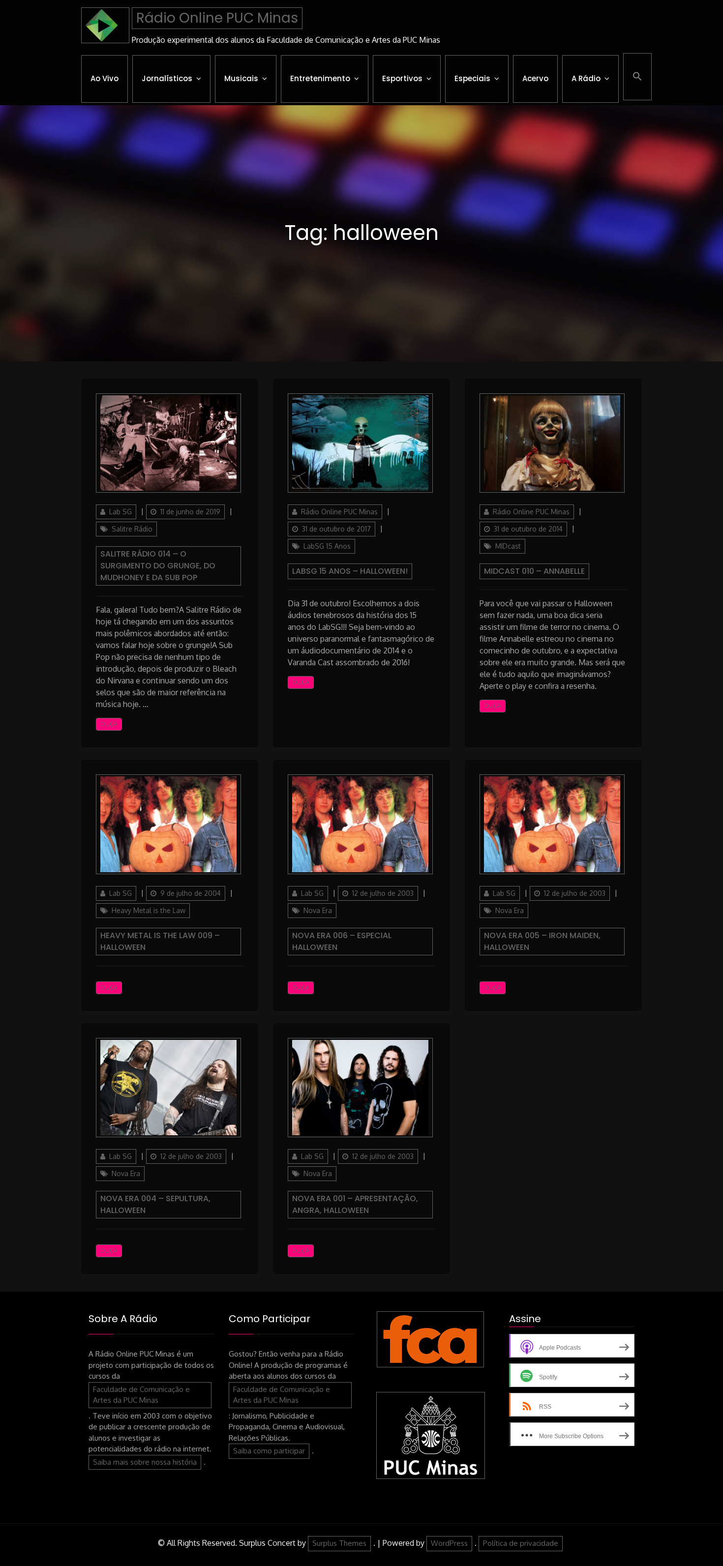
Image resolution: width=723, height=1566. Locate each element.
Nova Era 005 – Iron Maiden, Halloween (542, 941)
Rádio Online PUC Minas (217, 18)
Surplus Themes (339, 1543)
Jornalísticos (167, 78)
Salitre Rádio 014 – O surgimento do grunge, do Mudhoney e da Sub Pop (157, 565)
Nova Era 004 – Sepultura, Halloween (155, 1204)
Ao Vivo (104, 78)
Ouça (109, 724)
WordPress (449, 1543)
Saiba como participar (269, 1450)
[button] (637, 76)
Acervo (535, 78)
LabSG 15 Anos (327, 546)
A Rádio (586, 78)
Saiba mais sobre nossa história (145, 1462)
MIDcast (508, 546)
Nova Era (317, 910)
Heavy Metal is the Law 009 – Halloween (160, 941)
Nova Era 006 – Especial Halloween (342, 941)
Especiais (472, 78)
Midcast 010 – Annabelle (534, 571)
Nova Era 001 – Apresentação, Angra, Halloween (355, 1204)
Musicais (241, 78)
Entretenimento (320, 78)
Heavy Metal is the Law (148, 910)
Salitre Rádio (132, 529)
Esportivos (402, 78)
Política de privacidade (520, 1543)
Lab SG (120, 511)
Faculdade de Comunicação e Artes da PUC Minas (141, 1395)
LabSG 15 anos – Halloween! (350, 571)
